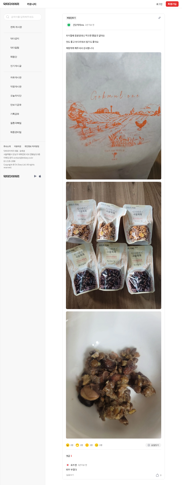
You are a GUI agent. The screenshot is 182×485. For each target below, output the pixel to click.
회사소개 (7, 146)
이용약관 (17, 146)
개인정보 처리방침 (31, 146)
